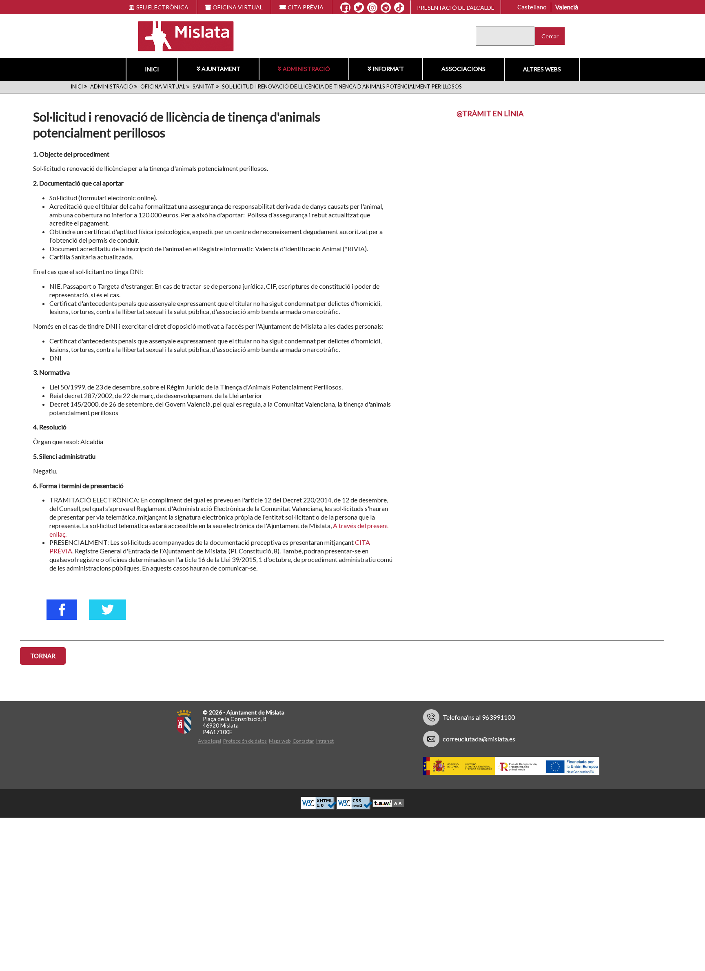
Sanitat (204, 86)
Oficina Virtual (162, 86)
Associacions (463, 68)
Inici (152, 69)
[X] (359, 7)
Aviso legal (209, 741)
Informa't (388, 68)
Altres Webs (542, 69)
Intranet (325, 741)
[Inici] (180, 35)
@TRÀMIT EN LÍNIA (490, 113)
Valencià (566, 7)
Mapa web (279, 741)
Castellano (532, 7)
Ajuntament (221, 68)
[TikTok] (399, 7)
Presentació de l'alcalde (455, 7)
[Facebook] (345, 7)
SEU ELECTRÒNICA (162, 7)
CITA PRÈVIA (306, 7)
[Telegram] (385, 7)
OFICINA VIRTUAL (238, 7)
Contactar (303, 741)
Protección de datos (245, 741)
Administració (306, 68)
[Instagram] (372, 7)
